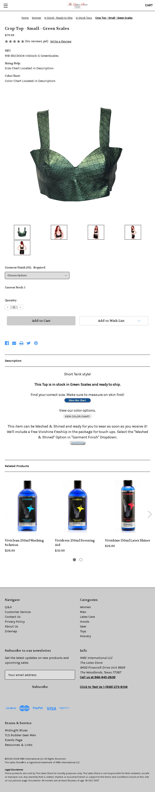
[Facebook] (7, 343)
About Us (11, 626)
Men (83, 612)
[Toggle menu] (5, 5)
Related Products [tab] (17, 466)
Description (13, 360)
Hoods (84, 621)
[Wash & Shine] (77, 442)
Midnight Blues (16, 730)
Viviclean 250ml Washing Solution (24, 542)
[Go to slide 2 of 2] (5, 514)
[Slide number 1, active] (74, 559)
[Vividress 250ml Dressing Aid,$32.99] (77, 506)
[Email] (14, 343)
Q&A (8, 607)
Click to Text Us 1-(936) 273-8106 (104, 687)
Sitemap (11, 631)
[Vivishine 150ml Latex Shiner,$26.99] (128, 506)
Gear (83, 626)
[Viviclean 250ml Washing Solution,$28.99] (27, 506)
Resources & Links (18, 745)
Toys (83, 631)
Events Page (13, 740)
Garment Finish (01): (25, 267)
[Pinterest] (36, 343)
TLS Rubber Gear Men (20, 735)
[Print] (21, 343)
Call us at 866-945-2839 (97, 677)
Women (85, 607)
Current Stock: (15, 287)
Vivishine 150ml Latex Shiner (127, 540)
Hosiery (85, 636)
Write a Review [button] (60, 41)
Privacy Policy (15, 621)
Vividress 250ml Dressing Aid (75, 542)
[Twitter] (29, 343)
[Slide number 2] (80, 559)
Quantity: (11, 300)
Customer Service (18, 612)
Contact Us (13, 617)
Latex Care (87, 617)
